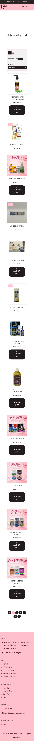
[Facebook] (2, 724)
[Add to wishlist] (15, 84)
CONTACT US (8, 670)
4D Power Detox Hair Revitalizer (17, 98)
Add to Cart (17, 111)
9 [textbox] (19, 59)
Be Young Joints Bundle (17, 533)
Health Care (7, 691)
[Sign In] (19, 6)
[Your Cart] (22, 6)
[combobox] (20, 59)
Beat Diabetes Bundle (17, 582)
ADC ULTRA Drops (17, 307)
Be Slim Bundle (17, 486)
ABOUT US (7, 667)
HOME (5, 664)
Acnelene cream (17, 226)
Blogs (5, 697)
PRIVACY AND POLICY (12, 673)
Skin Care (7, 694)
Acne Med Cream (17, 145)
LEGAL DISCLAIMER (11, 676)
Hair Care (6, 688)
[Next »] (19, 616)
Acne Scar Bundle (17, 179)
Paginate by (13, 59)
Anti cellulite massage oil (17, 391)
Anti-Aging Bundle (17, 439)
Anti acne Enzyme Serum (17, 342)
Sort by (11, 64)
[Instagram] (5, 724)
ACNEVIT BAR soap (17, 260)
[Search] (25, 6)
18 (15, 616)
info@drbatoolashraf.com (14, 713)
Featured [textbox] (12, 67)
